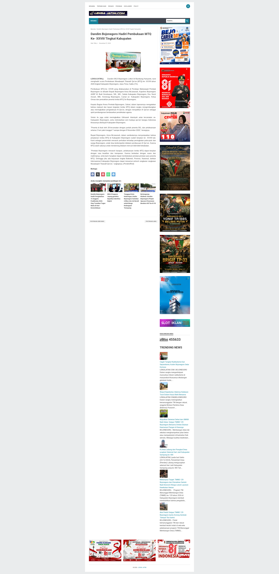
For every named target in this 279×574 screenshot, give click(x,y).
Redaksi (111, 6)
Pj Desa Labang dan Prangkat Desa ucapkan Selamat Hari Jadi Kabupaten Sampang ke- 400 (175, 452)
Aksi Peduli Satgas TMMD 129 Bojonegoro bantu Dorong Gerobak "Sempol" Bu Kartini (173, 515)
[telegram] (113, 174)
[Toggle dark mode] (188, 6)
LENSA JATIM (142, 567)
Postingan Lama (151, 221)
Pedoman (119, 6)
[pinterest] (103, 174)
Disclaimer (128, 6)
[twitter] (98, 174)
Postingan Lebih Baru (97, 221)
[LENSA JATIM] (108, 13)
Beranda (92, 6)
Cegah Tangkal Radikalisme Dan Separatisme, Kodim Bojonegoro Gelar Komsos (174, 364)
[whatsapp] (108, 174)
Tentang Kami (101, 6)
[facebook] (92, 174)
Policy (136, 6)
